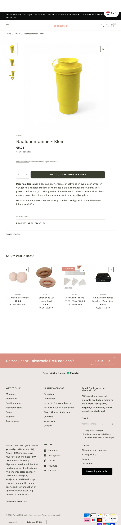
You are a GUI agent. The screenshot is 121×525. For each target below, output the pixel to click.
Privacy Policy (89, 454)
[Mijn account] (107, 25)
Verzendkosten (22, 162)
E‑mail (85, 418)
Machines (11, 394)
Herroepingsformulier (97, 471)
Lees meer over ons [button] (16, 501)
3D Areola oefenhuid (18, 297)
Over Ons (48, 416)
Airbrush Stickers (74, 297)
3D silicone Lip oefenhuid (46, 299)
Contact (48, 425)
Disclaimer (87, 463)
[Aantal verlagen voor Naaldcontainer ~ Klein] (18, 174)
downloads (13, 234)
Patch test (49, 394)
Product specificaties (31, 223)
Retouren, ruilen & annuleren (59, 407)
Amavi (17, 34)
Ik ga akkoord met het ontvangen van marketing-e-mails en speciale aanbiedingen (99, 434)
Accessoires (12, 421)
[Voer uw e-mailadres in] (112, 424)
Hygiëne (10, 416)
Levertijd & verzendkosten (57, 403)
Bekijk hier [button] (103, 361)
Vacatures (49, 421)
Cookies (86, 459)
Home (8, 34)
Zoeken (85, 445)
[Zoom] (103, 49)
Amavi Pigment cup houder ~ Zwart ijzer (103, 299)
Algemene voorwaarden (94, 450)
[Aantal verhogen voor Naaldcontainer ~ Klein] (26, 174)
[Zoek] (102, 25)
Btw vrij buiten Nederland (57, 412)
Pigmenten (11, 398)
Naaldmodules (13, 403)
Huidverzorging (14, 407)
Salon (9, 412)
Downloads (49, 398)
